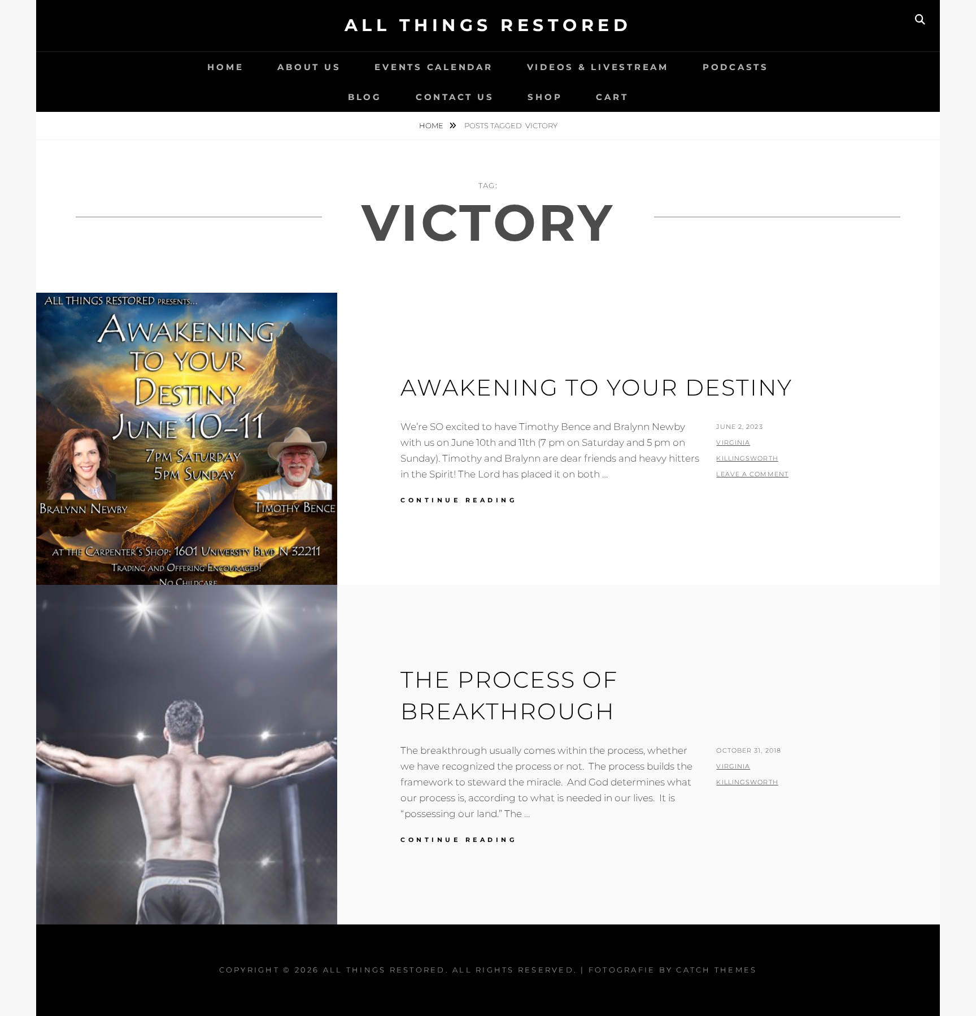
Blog (365, 97)
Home (225, 67)
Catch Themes (716, 969)
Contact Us (455, 97)
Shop (545, 97)
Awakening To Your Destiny (596, 387)
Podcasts (736, 67)
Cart (612, 97)
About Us (309, 67)
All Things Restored (488, 25)
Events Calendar (433, 67)
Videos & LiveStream (598, 67)
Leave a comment (752, 474)
